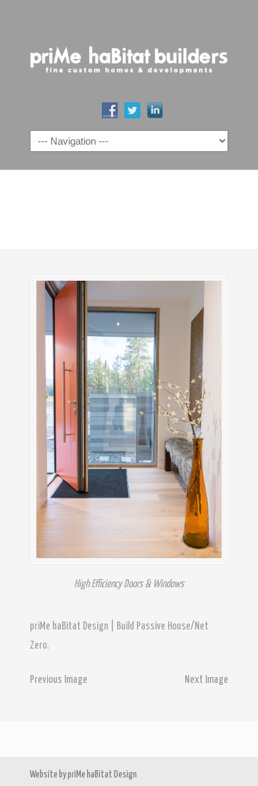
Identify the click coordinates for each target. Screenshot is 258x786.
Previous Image (58, 680)
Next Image (206, 680)
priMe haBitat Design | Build (129, 53)
